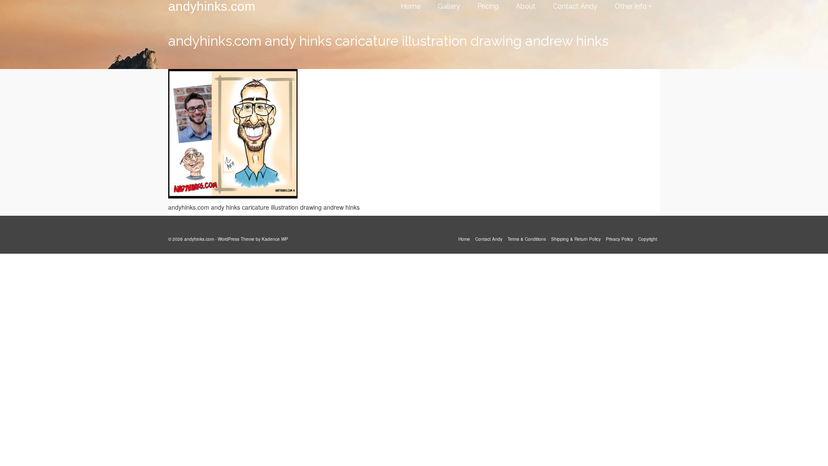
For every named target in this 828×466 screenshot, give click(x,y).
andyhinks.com (211, 6)
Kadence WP (275, 239)
